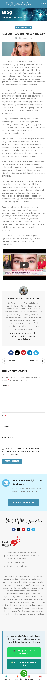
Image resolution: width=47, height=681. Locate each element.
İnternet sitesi (8, 438)
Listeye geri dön (23, 361)
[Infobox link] (23, 486)
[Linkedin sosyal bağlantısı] (29, 352)
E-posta (6, 427)
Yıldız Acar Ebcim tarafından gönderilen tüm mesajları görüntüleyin (23, 336)
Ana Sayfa (6, 17)
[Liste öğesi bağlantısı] (23, 562)
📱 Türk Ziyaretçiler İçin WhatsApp (24, 652)
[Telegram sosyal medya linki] (36, 352)
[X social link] (17, 352)
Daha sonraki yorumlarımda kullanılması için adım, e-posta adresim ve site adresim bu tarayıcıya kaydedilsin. (22, 451)
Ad (4, 416)
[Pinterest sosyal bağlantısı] (23, 352)
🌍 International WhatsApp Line (24, 664)
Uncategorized (20, 17)
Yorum (5, 386)
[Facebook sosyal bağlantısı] (11, 352)
